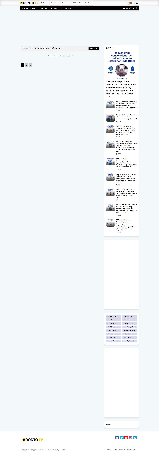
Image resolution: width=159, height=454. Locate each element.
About (114, 450)
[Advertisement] (79, 27)
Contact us (122, 450)
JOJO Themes (61, 450)
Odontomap (43, 8)
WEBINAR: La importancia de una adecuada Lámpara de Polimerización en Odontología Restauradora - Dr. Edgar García (126, 193)
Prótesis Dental (112, 341)
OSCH (61, 8)
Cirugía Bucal (111, 316)
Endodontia (127, 320)
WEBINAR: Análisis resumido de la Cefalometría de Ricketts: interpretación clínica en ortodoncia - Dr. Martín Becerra (126, 105)
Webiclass (33, 8)
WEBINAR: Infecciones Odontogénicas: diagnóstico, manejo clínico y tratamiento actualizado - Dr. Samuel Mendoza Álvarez (125, 130)
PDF (74, 3)
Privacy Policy (131, 450)
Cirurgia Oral (128, 316)
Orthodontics (128, 334)
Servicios (65, 3)
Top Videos (55, 3)
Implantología (128, 323)
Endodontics (111, 323)
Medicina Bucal (112, 327)
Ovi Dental (24, 8)
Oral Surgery (111, 334)
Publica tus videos (86, 3)
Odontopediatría (112, 330)
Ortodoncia (111, 337)
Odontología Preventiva (130, 327)
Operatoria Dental (129, 330)
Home (45, 3)
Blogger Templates (37, 450)
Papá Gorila (53, 8)
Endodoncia (111, 320)
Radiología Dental (129, 341)
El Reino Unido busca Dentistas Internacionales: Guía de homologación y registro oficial (126, 117)
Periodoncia (127, 337)
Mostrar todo (93, 48)
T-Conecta (68, 8)
